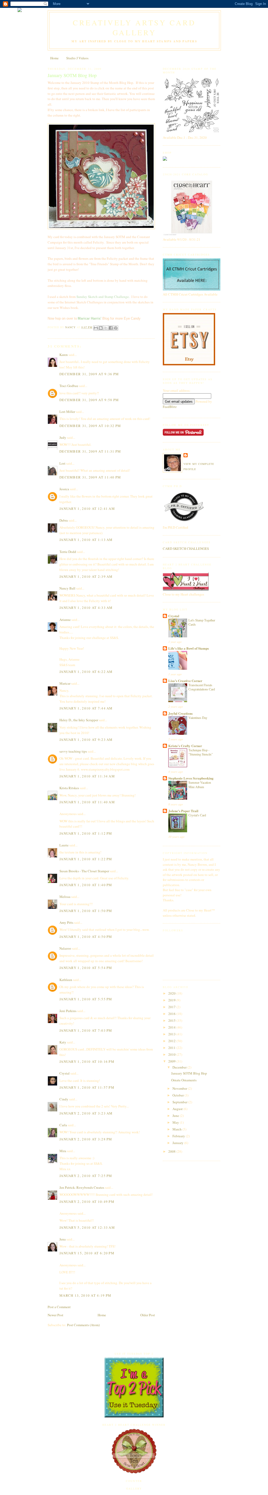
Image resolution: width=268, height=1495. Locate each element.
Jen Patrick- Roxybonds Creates (81, 1187)
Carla (63, 1125)
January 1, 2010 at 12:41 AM (87, 508)
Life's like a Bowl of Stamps (188, 648)
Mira (62, 1150)
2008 (172, 1151)
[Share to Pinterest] (115, 328)
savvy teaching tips (73, 751)
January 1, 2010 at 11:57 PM (86, 1087)
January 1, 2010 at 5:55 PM (85, 999)
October (178, 1095)
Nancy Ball (67, 588)
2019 (172, 1000)
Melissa (64, 896)
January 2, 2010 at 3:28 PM (85, 1139)
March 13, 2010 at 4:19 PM (85, 1295)
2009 (172, 1061)
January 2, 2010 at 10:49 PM (86, 1201)
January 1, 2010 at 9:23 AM (86, 739)
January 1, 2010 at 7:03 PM (85, 1030)
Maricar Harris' (89, 318)
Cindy (63, 1099)
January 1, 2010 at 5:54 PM (85, 967)
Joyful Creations (180, 713)
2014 (172, 1027)
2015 (172, 1020)
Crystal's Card (197, 815)
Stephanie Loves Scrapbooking (191, 778)
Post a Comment (59, 1306)
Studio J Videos (77, 58)
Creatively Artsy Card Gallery (134, 27)
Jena (62, 1239)
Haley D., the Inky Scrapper (78, 720)
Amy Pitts (66, 922)
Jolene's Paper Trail (183, 810)
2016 (172, 1013)
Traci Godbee (68, 385)
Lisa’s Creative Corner (185, 680)
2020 (172, 993)
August (177, 1108)
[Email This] (95, 328)
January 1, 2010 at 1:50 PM (85, 910)
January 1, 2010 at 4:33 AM (86, 607)
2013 (172, 1034)
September (180, 1102)
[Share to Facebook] (110, 328)
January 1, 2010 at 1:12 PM (85, 833)
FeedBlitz (170, 406)
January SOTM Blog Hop (189, 1073)
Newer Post (55, 1315)
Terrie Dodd (67, 551)
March (177, 1129)
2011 (172, 1047)
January (178, 1142)
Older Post (147, 1315)
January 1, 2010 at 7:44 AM (86, 708)
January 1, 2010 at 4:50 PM (85, 936)
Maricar (64, 683)
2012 (172, 1040)
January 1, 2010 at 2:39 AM (86, 576)
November (180, 1088)
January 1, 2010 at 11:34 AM (87, 776)
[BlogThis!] (100, 328)
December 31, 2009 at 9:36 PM (89, 374)
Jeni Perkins (67, 1010)
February (179, 1136)
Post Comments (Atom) (83, 1325)
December (179, 1067)
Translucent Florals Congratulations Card (201, 687)
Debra (63, 520)
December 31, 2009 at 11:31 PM (90, 451)
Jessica (64, 489)
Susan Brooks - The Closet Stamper (84, 871)
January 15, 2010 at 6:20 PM (86, 1253)
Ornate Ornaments (184, 1080)
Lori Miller (67, 411)
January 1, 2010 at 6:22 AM (86, 671)
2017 (172, 1007)
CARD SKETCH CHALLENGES (186, 548)
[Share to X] (105, 328)
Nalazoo (65, 948)
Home (54, 58)
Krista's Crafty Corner (185, 745)
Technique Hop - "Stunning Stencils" (200, 752)
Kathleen (65, 979)
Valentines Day (197, 717)
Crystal (64, 1073)
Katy (62, 1042)
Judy (62, 437)
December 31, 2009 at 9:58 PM (89, 399)
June (176, 1115)
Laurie (64, 845)
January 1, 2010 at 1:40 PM (85, 884)
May (176, 1122)
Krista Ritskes (69, 788)
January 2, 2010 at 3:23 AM (86, 1113)
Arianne (65, 619)
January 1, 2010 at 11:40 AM (87, 802)
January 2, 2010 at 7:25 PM (85, 1175)
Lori (62, 463)
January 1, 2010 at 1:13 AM (86, 539)
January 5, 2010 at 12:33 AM (87, 1227)
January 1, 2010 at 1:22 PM (85, 859)
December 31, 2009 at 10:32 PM (90, 425)
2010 (172, 1054)
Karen (63, 354)
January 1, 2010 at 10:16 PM (86, 1061)
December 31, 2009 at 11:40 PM (90, 477)
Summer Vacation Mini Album (199, 784)
